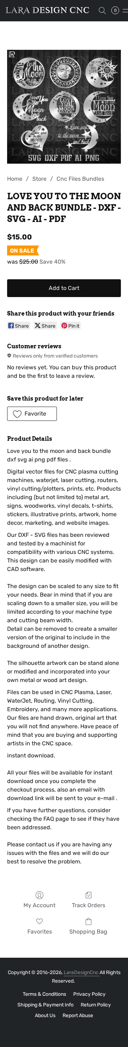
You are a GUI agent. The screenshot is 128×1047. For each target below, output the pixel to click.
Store (39, 178)
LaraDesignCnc (82, 972)
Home (14, 178)
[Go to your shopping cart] (117, 10)
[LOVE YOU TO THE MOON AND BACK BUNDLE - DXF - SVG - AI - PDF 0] (64, 107)
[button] (50, 10)
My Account (39, 905)
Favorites (39, 931)
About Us (45, 1015)
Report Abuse (78, 1015)
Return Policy (96, 1005)
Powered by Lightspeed (64, 1028)
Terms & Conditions (44, 994)
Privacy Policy (89, 994)
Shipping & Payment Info (45, 1005)
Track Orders (88, 905)
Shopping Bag (88, 931)
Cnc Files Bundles (80, 178)
